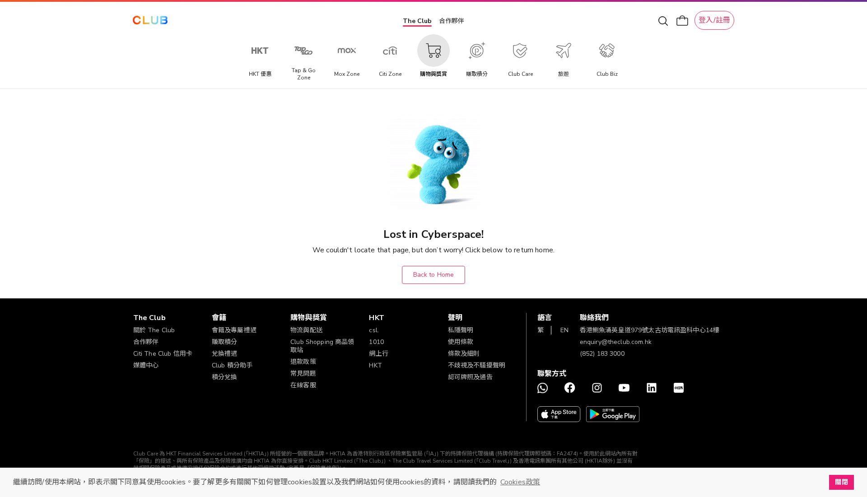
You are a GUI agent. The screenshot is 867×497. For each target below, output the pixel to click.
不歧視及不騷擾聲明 (476, 365)
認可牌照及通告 (470, 377)
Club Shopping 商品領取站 (322, 346)
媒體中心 (146, 365)
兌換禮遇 (225, 353)
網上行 (378, 353)
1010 (376, 342)
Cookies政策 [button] (520, 482)
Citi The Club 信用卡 (163, 353)
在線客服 (303, 385)
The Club (417, 21)
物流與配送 (306, 330)
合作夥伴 (451, 21)
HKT (375, 365)
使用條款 (461, 342)
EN (564, 330)
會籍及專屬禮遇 (234, 330)
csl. (374, 330)
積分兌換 (225, 377)
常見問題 (303, 373)
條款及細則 (464, 353)
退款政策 (303, 362)
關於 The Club (154, 330)
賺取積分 (225, 342)
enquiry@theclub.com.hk (616, 342)
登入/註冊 (714, 20)
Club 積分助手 (232, 365)
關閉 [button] (841, 482)
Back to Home (433, 274)
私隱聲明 (461, 330)
